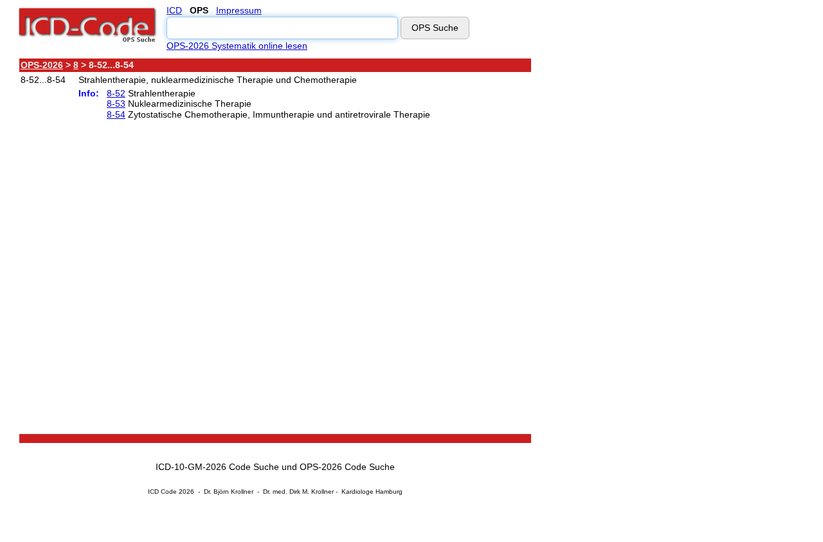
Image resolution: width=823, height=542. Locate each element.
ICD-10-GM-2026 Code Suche (217, 467)
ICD (174, 10)
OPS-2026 (42, 65)
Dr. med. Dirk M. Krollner (298, 491)
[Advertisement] (646, 250)
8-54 (116, 114)
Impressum (239, 10)
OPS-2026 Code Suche (347, 467)
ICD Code (162, 491)
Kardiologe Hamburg (371, 491)
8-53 (116, 103)
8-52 (116, 93)
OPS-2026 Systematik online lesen (237, 46)
